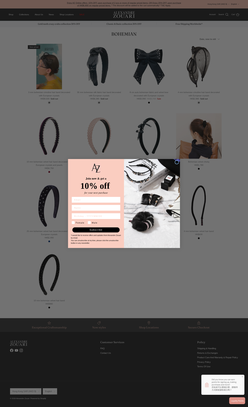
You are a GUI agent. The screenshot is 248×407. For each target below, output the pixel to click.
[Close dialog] (177, 162)
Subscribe (96, 230)
